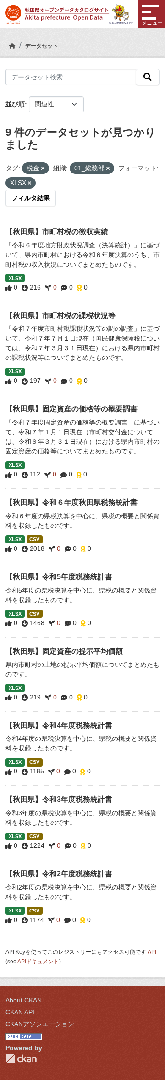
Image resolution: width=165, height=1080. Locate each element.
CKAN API (20, 1012)
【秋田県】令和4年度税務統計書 (59, 725)
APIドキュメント (38, 961)
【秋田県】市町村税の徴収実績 (57, 231)
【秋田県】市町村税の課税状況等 (61, 315)
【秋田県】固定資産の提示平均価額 (64, 651)
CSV (34, 539)
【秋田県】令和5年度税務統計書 (59, 577)
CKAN (21, 1058)
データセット (41, 46)
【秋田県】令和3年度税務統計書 (59, 799)
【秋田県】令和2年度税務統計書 (59, 874)
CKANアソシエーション (40, 1024)
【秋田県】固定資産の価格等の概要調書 (72, 409)
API (152, 952)
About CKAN (24, 1000)
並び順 (15, 104)
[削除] (42, 168)
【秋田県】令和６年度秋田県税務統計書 (72, 502)
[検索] (148, 77)
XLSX (15, 278)
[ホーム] (12, 46)
